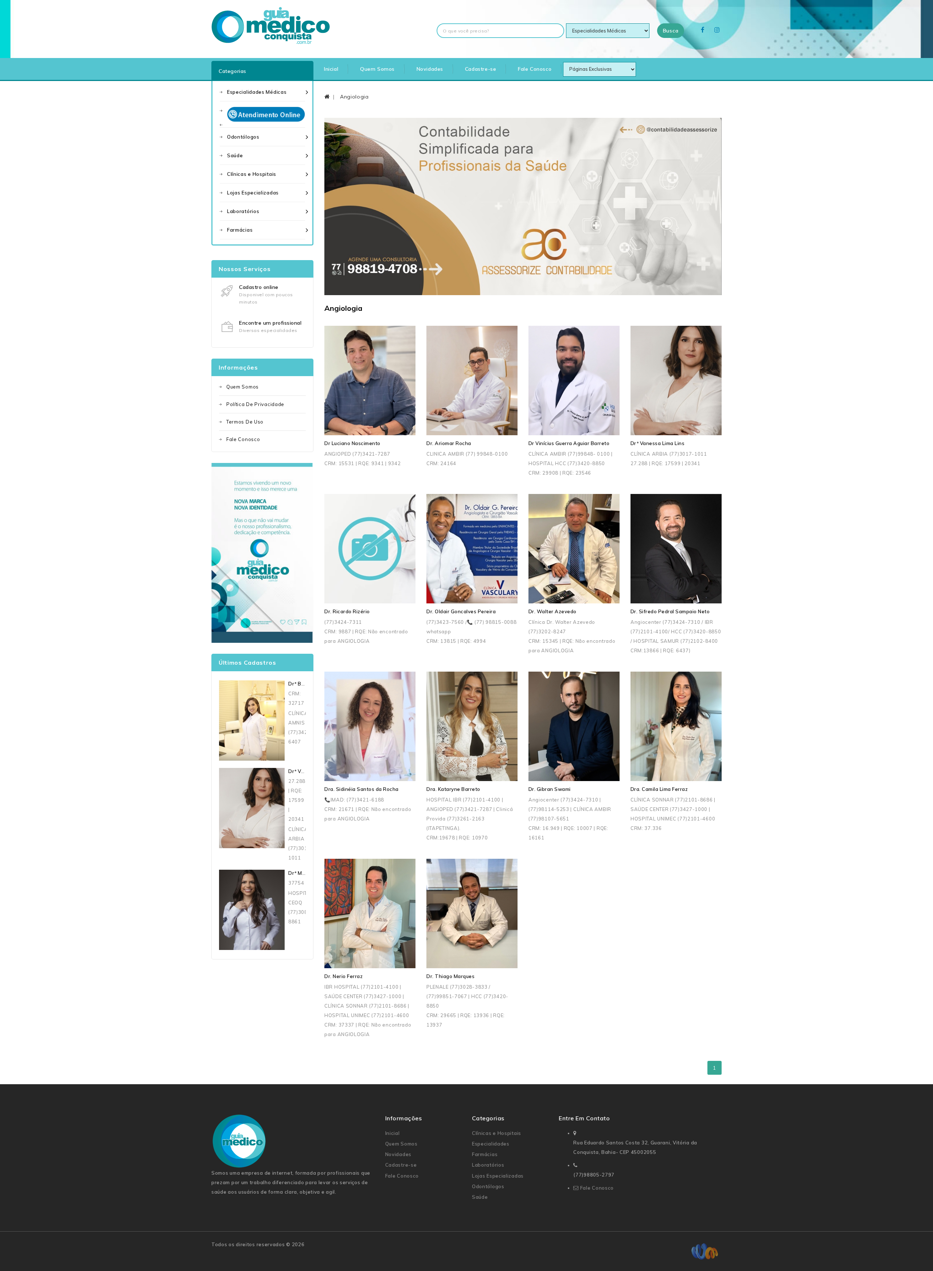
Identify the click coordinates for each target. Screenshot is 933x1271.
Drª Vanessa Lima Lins (658, 443)
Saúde (235, 155)
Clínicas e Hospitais (251, 174)
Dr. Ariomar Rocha (448, 443)
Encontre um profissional (270, 323)
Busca (671, 30)
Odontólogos (243, 137)
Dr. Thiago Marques (450, 976)
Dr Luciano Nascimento (352, 443)
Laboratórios (243, 211)
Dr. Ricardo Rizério (347, 611)
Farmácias (240, 230)
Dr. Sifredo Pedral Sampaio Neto (670, 611)
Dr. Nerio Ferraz (343, 976)
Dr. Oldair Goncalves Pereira (461, 611)
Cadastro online (258, 287)
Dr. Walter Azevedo (552, 611)
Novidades (430, 69)
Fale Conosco (534, 69)
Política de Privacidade (255, 404)
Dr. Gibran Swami (549, 789)
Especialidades (491, 1144)
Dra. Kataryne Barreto (453, 789)
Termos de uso (244, 422)
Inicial (331, 69)
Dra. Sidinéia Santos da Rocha (361, 789)
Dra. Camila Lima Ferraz (659, 789)
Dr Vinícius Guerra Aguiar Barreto (569, 443)
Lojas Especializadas (253, 193)
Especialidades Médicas (256, 92)
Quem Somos (377, 69)
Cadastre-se (480, 69)
